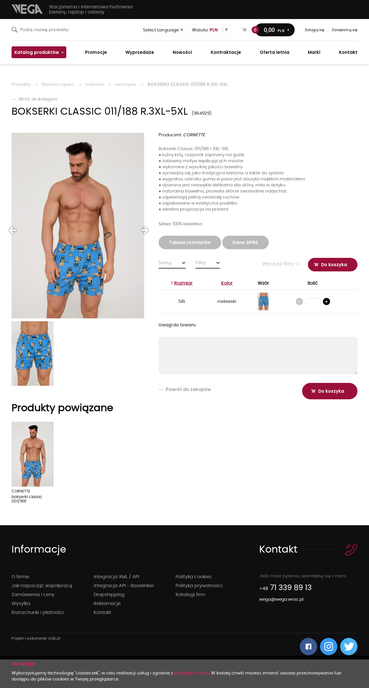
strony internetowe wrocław (36, 638)
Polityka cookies (194, 576)
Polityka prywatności (199, 585)
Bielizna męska (58, 84)
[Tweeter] (348, 646)
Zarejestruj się (344, 30)
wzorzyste (125, 84)
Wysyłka (21, 603)
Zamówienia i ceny (33, 594)
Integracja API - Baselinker (124, 585)
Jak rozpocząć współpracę (42, 585)
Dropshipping (109, 594)
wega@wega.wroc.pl (281, 599)
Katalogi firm (190, 594)
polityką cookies (191, 673)
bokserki (95, 84)
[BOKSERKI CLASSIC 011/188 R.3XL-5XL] (78, 225)
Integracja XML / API (116, 576)
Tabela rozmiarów (190, 242)
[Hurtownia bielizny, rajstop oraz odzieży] (27, 9)
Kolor (227, 283)
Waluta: (205, 30)
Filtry (200, 263)
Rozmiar (183, 283)
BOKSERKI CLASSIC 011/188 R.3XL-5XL (188, 84)
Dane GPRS (245, 242)
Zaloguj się (314, 30)
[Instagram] (328, 646)
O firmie (20, 576)
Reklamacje (107, 603)
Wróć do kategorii (38, 99)
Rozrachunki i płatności (38, 612)
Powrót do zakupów (188, 389)
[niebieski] (263, 301)
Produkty (21, 84)
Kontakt (102, 612)
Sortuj (165, 263)
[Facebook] (308, 646)
